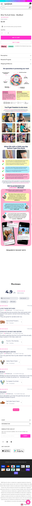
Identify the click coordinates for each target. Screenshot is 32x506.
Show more (16, 409)
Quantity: (3, 29)
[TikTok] (11, 441)
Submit (25, 435)
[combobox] (15, 7)
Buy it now (16, 42)
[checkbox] (12, 301)
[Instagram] (7, 441)
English (25, 504)
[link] (16, 85)
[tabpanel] (16, 355)
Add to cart (16, 37)
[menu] (2, 4)
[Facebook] (3, 441)
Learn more (28, 46)
